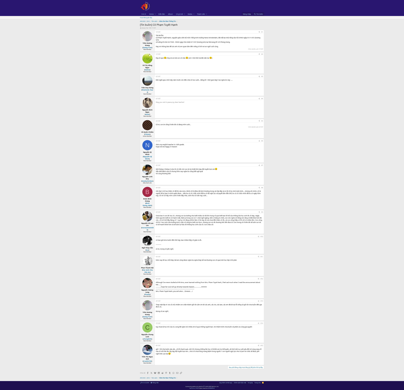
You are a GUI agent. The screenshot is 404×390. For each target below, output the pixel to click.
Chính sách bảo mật (240, 383)
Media (190, 14)
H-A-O (144, 14)
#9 (262, 212)
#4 (262, 98)
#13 (262, 301)
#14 (262, 323)
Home (151, 14)
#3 (262, 76)
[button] (155, 14)
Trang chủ (257, 383)
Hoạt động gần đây (146, 18)
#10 (262, 236)
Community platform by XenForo (202, 386)
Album (170, 14)
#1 (262, 32)
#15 (262, 345)
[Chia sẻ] (259, 32)
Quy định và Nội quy (225, 383)
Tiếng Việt (155, 383)
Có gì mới (179, 14)
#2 (262, 54)
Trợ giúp (250, 383)
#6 (262, 141)
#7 (262, 165)
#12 (262, 279)
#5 (262, 121)
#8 (262, 188)
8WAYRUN (212, 388)
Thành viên (201, 14)
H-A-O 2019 (145, 383)
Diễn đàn (161, 14)
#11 (262, 256)
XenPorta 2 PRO (193, 388)
